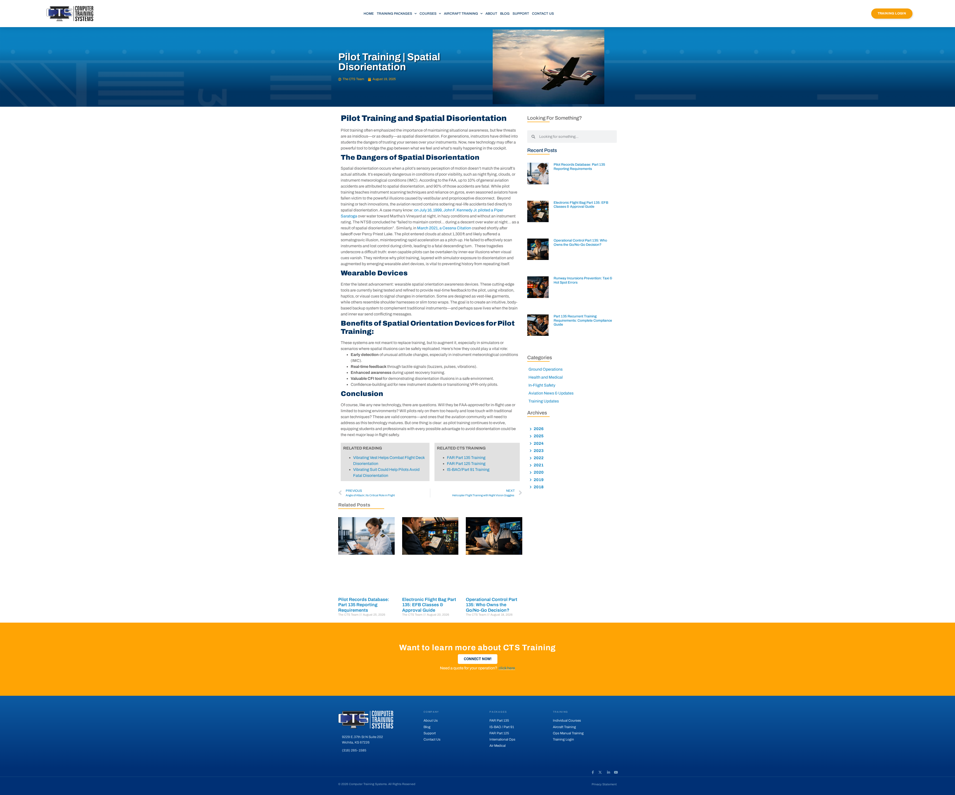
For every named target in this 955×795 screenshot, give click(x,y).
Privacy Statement (604, 784)
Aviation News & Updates (550, 393)
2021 (538, 465)
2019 (538, 480)
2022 (538, 458)
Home (369, 13)
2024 (538, 443)
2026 (538, 429)
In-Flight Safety (541, 385)
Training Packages (394, 13)
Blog (505, 13)
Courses (428, 13)
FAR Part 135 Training (466, 457)
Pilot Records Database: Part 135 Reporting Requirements (363, 605)
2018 (538, 487)
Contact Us (543, 13)
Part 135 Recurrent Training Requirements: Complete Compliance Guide (583, 320)
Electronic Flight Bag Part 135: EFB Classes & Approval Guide (429, 605)
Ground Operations (545, 369)
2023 (538, 450)
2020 (538, 472)
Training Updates (543, 401)
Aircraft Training (461, 13)
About (491, 13)
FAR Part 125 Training (466, 463)
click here (507, 668)
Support (521, 13)
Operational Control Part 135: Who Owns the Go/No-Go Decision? (491, 605)
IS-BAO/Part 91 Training (468, 469)
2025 (538, 436)
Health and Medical (545, 377)
